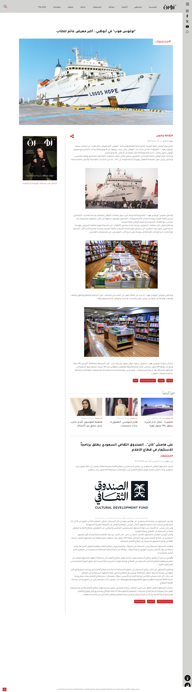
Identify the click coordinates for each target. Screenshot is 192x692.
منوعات (161, 380)
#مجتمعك (169, 418)
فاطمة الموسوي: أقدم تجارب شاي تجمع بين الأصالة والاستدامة (86, 424)
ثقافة (135, 380)
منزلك (70, 7)
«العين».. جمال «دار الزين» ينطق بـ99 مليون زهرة (158, 424)
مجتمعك (97, 7)
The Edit (42, 7)
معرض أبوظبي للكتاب (148, 380)
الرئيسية (153, 7)
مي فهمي (168, 461)
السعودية (151, 601)
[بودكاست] (188, 678)
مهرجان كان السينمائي (165, 601)
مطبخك (57, 7)
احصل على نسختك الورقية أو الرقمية (40, 183)
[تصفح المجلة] (188, 686)
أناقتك (125, 7)
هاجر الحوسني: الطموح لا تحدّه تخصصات (124, 424)
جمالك (111, 7)
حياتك (83, 7)
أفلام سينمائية (139, 601)
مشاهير (138, 7)
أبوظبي (169, 380)
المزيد (58, 689)
